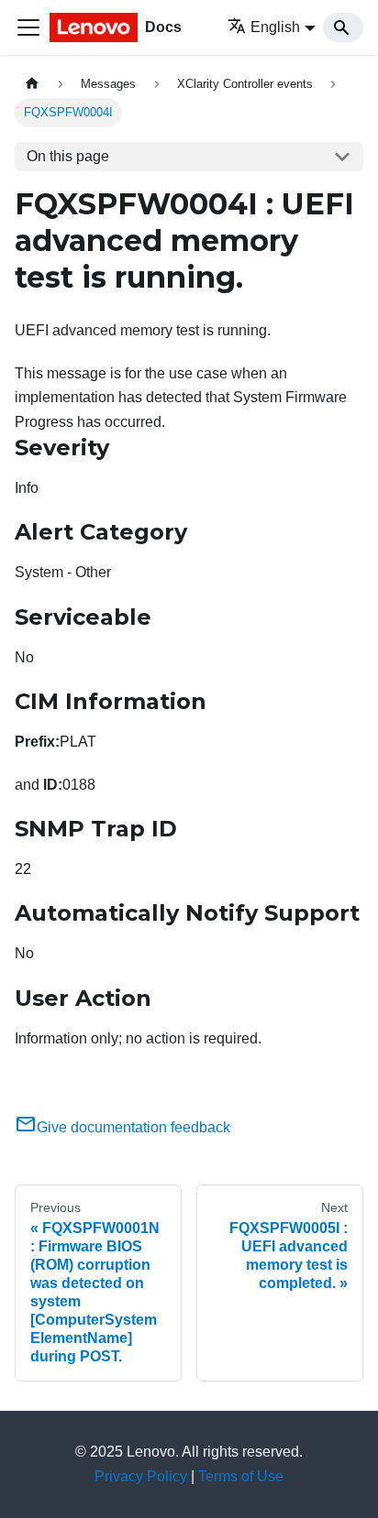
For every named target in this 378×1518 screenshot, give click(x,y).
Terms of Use (241, 1476)
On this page (68, 156)
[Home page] (32, 84)
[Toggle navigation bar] (28, 27)
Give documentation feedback (133, 1127)
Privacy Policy (140, 1476)
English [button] (275, 27)
